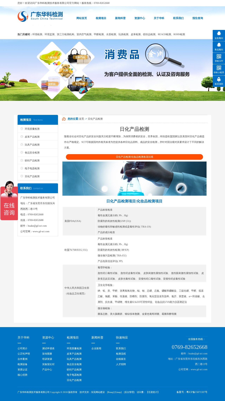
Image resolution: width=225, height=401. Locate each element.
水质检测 (111, 34)
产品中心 (47, 369)
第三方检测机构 (65, 34)
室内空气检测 (84, 34)
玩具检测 (123, 34)
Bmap (110, 392)
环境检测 (37, 34)
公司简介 (22, 348)
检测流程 (121, 353)
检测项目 (101, 18)
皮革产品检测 (32, 136)
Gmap (118, 392)
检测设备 (22, 364)
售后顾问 (219, 49)
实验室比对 (48, 364)
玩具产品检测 (32, 144)
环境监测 (49, 34)
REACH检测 (164, 34)
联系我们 (121, 348)
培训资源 (47, 359)
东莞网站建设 (98, 392)
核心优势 (22, 375)
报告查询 (197, 18)
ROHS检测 (179, 34)
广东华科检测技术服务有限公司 (52, 3)
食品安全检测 (32, 152)
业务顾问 (219, 38)
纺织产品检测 (32, 160)
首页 (81, 119)
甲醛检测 (99, 34)
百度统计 (152, 392)
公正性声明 (24, 353)
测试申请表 (48, 348)
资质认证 (22, 369)
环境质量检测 (32, 129)
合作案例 (22, 359)
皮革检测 (136, 34)
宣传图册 (47, 353)
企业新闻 (96, 348)
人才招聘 (121, 364)
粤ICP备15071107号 (196, 392)
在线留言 (121, 359)
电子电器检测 (32, 168)
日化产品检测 (32, 176)
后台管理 (129, 392)
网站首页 (81, 18)
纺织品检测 (149, 34)
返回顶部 (219, 84)
